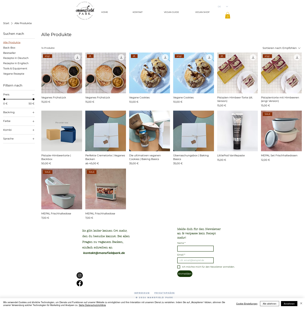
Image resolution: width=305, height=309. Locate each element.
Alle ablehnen (269, 303)
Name (181, 243)
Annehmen (289, 303)
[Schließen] (301, 303)
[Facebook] (80, 283)
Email (181, 254)
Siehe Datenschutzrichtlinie (92, 305)
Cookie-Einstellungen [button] (247, 303)
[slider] (4, 99)
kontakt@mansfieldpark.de (104, 253)
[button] (227, 15)
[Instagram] (80, 275)
